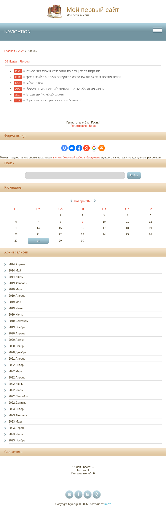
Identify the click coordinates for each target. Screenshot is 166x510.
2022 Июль (16, 390)
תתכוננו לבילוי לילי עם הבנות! (45, 94)
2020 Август (16, 339)
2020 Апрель (17, 333)
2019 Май (15, 302)
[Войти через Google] (94, 148)
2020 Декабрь (17, 352)
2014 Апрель (17, 264)
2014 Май (15, 270)
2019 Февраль (18, 283)
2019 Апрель (17, 295)
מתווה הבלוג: (34, 82)
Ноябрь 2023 (83, 201)
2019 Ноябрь (17, 327)
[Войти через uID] (64, 148)
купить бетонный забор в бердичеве (76, 157)
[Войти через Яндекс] (86, 148)
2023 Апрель (17, 427)
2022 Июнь (16, 383)
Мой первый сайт (93, 9)
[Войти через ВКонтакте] (72, 148)
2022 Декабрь (17, 402)
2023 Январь (17, 409)
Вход (92, 125)
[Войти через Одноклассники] (101, 148)
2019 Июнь (16, 308)
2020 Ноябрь (17, 346)
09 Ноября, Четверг (17, 61)
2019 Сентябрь (18, 320)
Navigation (17, 31)
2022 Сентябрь (18, 396)
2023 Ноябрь (17, 440)
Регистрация (78, 125)
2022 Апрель (17, 377)
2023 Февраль (18, 415)
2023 (21, 51)
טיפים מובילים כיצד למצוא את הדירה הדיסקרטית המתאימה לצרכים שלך (73, 77)
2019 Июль (16, 314)
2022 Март (15, 371)
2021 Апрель (17, 358)
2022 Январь (17, 365)
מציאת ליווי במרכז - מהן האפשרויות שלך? (53, 100)
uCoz (107, 504)
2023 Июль (16, 434)
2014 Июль (16, 276)
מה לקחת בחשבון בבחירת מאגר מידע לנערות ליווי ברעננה (63, 71)
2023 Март (15, 421)
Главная (9, 51)
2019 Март (15, 289)
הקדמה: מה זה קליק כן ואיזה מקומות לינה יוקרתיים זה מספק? (66, 88)
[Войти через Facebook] (79, 148)
